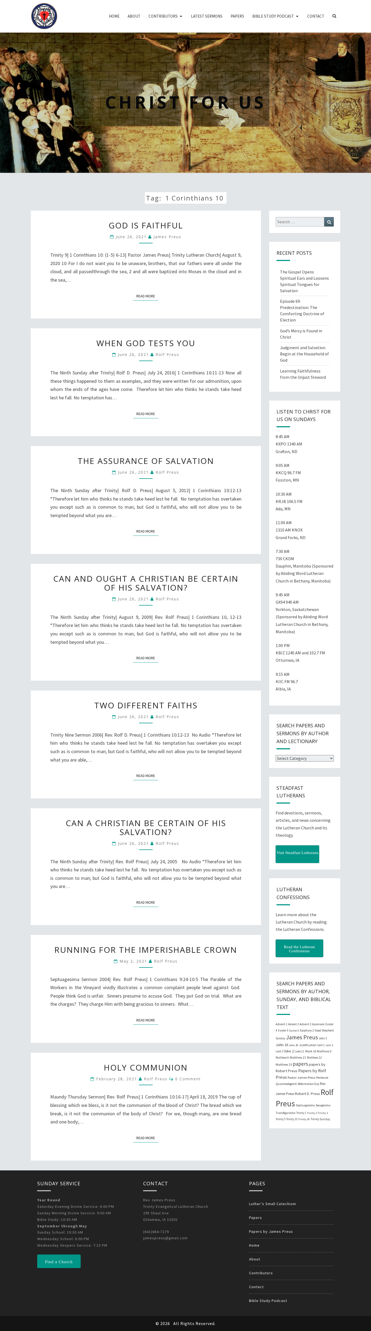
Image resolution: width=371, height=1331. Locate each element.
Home (114, 16)
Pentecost (322, 1078)
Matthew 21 (298, 1057)
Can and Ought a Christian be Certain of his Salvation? (145, 583)
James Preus (167, 236)
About (134, 16)
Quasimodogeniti (286, 1084)
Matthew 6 (282, 1057)
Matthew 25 (284, 1064)
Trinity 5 (280, 1119)
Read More (147, 295)
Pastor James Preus (301, 1077)
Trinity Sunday (320, 1119)
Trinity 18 (304, 1119)
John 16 (282, 1044)
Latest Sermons (206, 16)
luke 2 (289, 1051)
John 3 (323, 1038)
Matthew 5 (324, 1051)
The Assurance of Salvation (146, 460)
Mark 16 (310, 1051)
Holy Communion (146, 1067)
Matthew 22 (314, 1057)
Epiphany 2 (307, 1030)
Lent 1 (321, 1045)
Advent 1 (281, 1024)
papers (300, 1064)
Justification (307, 1045)
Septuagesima (305, 1105)
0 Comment (188, 1078)
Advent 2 (293, 1024)
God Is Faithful (146, 225)
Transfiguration (285, 1113)
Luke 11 (299, 1051)
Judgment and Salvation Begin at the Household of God (304, 354)
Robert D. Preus (307, 1093)
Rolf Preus (167, 354)
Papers (237, 16)
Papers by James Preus (271, 1231)
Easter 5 (283, 1030)
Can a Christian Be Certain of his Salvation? (146, 827)
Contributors (163, 16)
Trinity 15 (291, 1119)
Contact (315, 16)
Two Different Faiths (145, 705)
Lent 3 (280, 1051)
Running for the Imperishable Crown (145, 949)
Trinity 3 (323, 1113)
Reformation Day (308, 1084)
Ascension (318, 1024)
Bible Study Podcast (273, 16)
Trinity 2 (312, 1113)
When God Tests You (145, 343)
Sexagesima (323, 1105)
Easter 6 (294, 1030)
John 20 (293, 1045)
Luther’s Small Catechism (272, 1203)
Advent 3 (305, 1024)
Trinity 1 (301, 1113)
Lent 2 (329, 1045)
